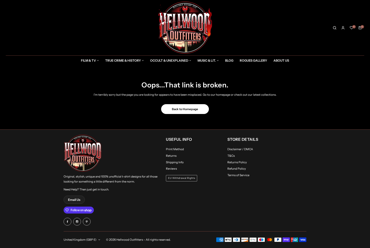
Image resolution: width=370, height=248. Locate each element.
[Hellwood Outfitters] (185, 28)
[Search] (334, 27)
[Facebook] (67, 221)
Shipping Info (175, 162)
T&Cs (231, 156)
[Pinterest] (87, 221)
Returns (171, 156)
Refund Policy (236, 168)
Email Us (74, 200)
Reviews (171, 168)
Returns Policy (237, 162)
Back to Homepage (185, 109)
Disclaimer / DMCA (240, 149)
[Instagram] (77, 221)
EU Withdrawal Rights (181, 178)
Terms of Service (238, 175)
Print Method (175, 149)
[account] (343, 27)
